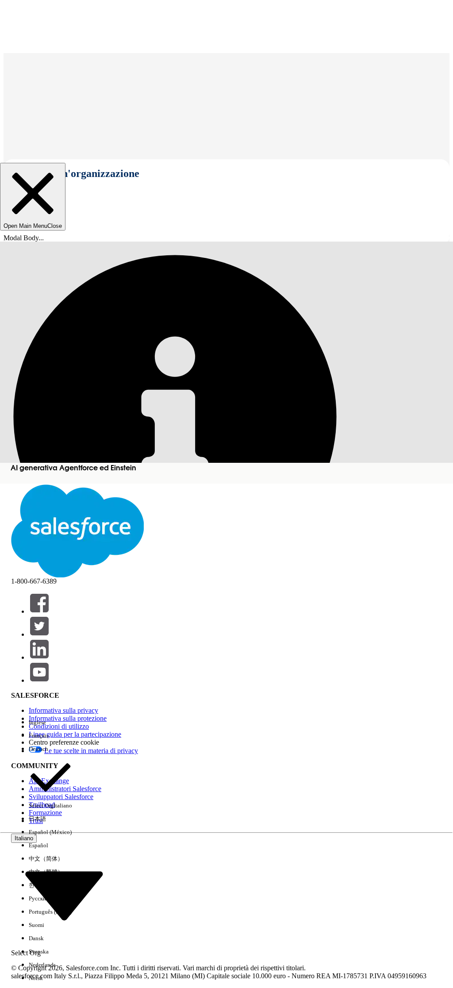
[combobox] (64, 895)
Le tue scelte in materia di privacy (91, 750)
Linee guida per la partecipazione (75, 734)
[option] (50, 722)
